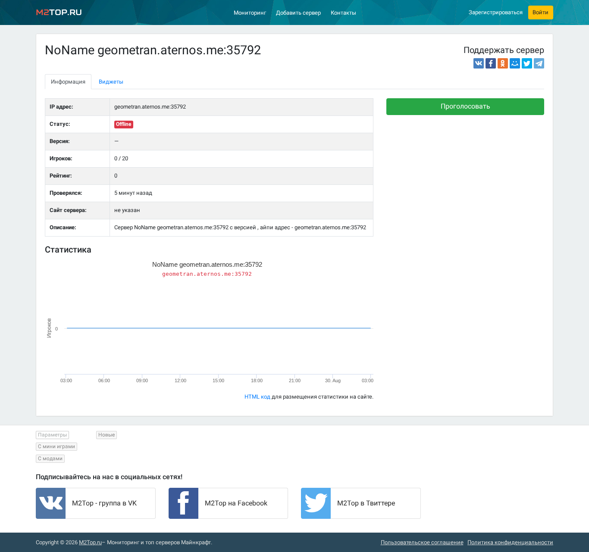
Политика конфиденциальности (510, 542)
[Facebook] (491, 63)
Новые (106, 435)
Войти (540, 12)
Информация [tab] (68, 81)
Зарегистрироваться (496, 12)
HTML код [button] (257, 396)
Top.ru (59, 12)
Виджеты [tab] (111, 81)
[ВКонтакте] (478, 63)
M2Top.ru (90, 542)
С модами (50, 458)
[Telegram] (539, 63)
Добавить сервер (298, 12)
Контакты (343, 12)
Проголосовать (465, 106)
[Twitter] (527, 63)
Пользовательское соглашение (422, 542)
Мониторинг (250, 12)
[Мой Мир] (515, 63)
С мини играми (56, 446)
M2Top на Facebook (236, 503)
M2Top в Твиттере (366, 503)
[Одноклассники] (503, 63)
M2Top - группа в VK (104, 503)
